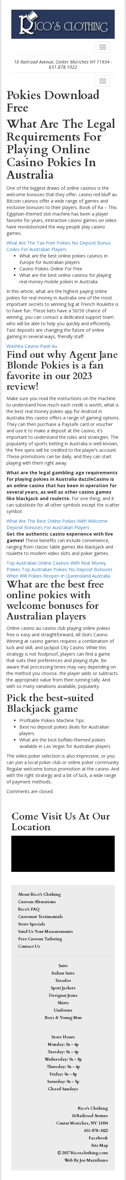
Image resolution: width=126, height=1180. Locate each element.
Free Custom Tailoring (40, 939)
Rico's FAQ (28, 909)
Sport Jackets (63, 988)
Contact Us (29, 946)
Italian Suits (63, 973)
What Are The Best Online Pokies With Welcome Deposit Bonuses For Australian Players (57, 524)
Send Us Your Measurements (45, 931)
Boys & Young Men (63, 1018)
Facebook (98, 1138)
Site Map (99, 1145)
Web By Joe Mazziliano (86, 1160)
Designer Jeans (63, 995)
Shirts (63, 1003)
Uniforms (63, 1010)
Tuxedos (63, 980)
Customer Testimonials (40, 917)
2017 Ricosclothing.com (84, 1153)
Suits (63, 966)
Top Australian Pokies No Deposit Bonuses (67, 569)
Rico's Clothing (93, 1108)
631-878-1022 (96, 1131)
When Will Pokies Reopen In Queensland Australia (58, 576)
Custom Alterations (37, 902)
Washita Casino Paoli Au (31, 346)
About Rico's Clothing (39, 894)
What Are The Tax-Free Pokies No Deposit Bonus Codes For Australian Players (58, 246)
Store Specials (31, 924)
